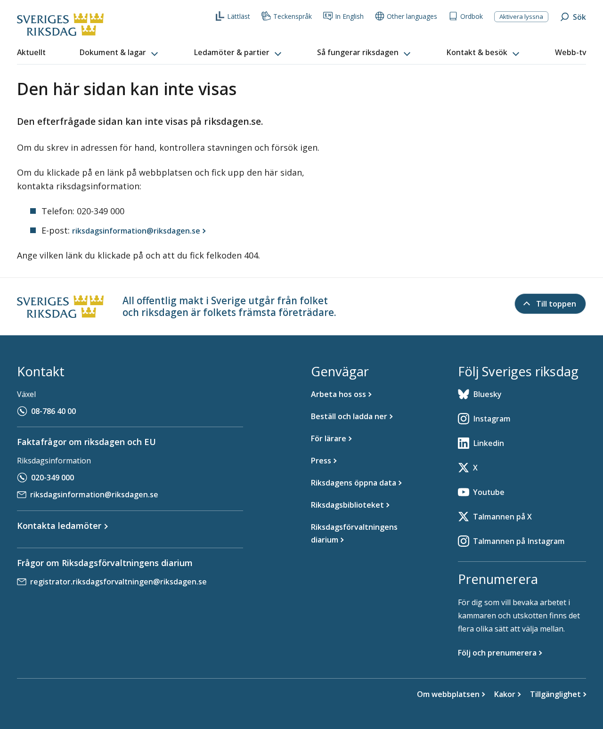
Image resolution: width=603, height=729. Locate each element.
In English (349, 16)
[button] (119, 52)
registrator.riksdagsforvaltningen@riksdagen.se (118, 581)
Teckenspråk (292, 16)
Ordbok (471, 16)
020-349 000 (52, 477)
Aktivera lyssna (521, 16)
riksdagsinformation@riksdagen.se (94, 494)
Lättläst (238, 16)
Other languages (412, 16)
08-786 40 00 (53, 411)
